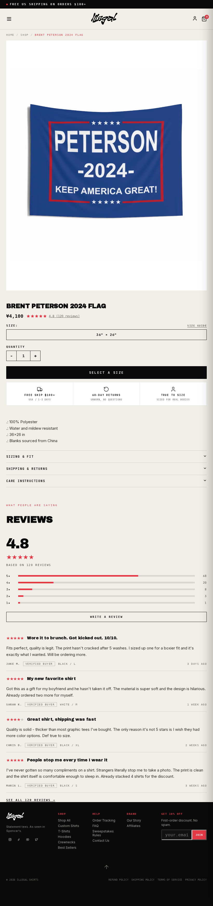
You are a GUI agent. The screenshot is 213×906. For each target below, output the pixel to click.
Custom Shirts (68, 826)
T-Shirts (64, 831)
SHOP (25, 34)
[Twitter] (36, 839)
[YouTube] (27, 839)
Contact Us (100, 841)
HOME (10, 34)
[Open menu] (9, 19)
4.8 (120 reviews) (64, 316)
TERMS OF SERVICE (170, 880)
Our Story (134, 820)
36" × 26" (106, 334)
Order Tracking (103, 820)
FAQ (95, 826)
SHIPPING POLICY (143, 880)
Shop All (64, 820)
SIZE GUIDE (197, 325)
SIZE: (12, 325)
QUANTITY (15, 347)
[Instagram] (10, 839)
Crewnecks (66, 842)
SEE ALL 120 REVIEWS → (30, 800)
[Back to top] (106, 867)
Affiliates (134, 826)
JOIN (199, 834)
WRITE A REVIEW (106, 617)
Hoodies (64, 837)
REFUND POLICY (119, 880)
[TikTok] (18, 839)
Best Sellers (67, 848)
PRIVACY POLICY (196, 880)
